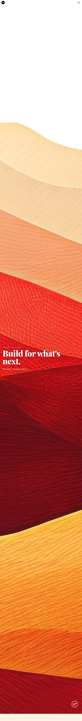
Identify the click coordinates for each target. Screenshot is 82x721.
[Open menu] (79, 2)
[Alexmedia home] (3, 2)
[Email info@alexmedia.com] (75, 704)
